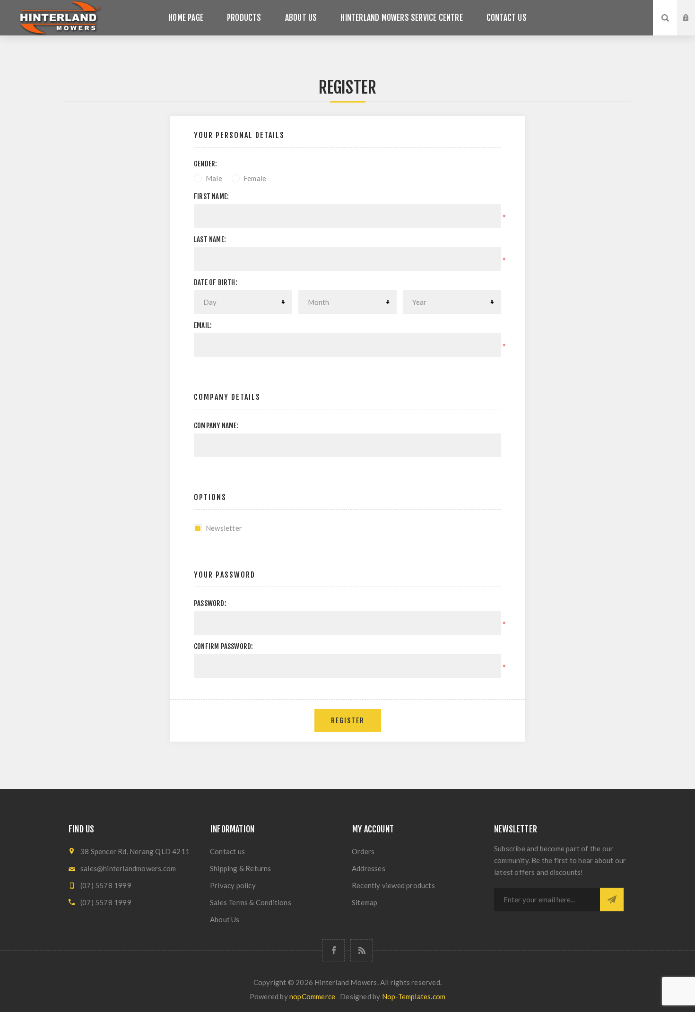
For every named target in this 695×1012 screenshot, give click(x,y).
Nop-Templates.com (413, 996)
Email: (203, 325)
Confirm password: (223, 646)
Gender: (205, 163)
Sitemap (364, 902)
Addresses (368, 868)
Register (693, 27)
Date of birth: (215, 282)
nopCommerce (312, 996)
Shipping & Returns (240, 868)
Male (214, 178)
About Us (225, 919)
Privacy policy (233, 885)
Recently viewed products (393, 885)
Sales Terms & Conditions (250, 902)
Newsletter (224, 528)
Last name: (210, 239)
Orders (363, 851)
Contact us (227, 851)
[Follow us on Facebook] (333, 950)
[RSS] (361, 950)
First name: (211, 196)
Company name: (216, 425)
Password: (210, 603)
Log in (693, 9)
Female (254, 178)
